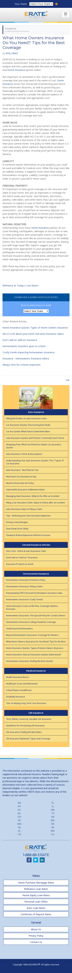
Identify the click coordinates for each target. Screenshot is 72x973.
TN (19, 834)
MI (52, 823)
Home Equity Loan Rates (36, 895)
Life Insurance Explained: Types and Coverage (28, 738)
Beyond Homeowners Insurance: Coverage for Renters (32, 635)
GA (19, 802)
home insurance (16, 69)
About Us (36, 929)
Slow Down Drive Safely (17, 528)
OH (19, 816)
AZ (19, 809)
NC (19, 813)
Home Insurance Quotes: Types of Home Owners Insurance (35, 327)
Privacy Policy (36, 935)
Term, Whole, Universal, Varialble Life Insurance (28, 719)
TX (52, 813)
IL (53, 806)
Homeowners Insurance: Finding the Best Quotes (29, 661)
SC (19, 830)
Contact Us (36, 942)
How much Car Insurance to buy (21, 476)
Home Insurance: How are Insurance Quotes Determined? (33, 654)
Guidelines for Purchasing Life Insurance (25, 725)
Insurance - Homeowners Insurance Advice (26, 358)
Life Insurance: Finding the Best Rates (24, 732)
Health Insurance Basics (17, 677)
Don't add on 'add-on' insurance (20, 340)
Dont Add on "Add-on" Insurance (22, 557)
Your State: (21, 4)
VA (52, 827)
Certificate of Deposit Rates (36, 914)
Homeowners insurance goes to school (24, 346)
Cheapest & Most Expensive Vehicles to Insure (28, 535)
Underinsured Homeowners (19, 628)
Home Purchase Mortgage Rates (36, 882)
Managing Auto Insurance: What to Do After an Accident (32, 496)
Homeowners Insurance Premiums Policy (25, 580)
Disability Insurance (15, 696)
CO (52, 834)
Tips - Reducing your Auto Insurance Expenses (28, 515)
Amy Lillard (12, 53)
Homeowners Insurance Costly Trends (24, 599)
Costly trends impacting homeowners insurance (29, 352)
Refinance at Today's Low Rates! (20, 285)
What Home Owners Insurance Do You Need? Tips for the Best (36, 641)
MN (19, 823)
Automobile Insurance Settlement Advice (25, 489)
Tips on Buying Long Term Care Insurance (26, 703)
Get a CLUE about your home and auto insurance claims (33, 333)
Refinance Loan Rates (36, 888)
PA (19, 820)
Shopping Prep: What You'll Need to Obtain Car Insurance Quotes (33, 446)
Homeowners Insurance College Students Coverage (31, 622)
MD (53, 820)
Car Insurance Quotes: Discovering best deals (28, 425)
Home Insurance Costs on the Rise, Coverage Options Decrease (32, 607)
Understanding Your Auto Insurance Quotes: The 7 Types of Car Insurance (35, 462)
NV (52, 816)
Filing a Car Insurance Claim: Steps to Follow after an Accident (35, 502)
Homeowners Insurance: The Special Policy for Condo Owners (35, 615)
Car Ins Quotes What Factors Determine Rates (28, 431)
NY (19, 806)
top (67, 379)
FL (52, 802)
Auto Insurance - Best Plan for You (22, 470)
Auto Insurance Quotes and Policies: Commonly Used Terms (35, 438)
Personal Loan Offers (36, 901)
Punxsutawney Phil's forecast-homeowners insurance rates (34, 593)
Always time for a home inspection (22, 364)
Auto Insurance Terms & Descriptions (24, 454)
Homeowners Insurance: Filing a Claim (24, 586)
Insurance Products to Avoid (19, 564)
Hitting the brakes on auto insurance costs (26, 418)
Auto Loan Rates (36, 908)
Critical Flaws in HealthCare (19, 690)
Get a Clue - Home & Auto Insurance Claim (26, 551)
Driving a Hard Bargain (17, 522)
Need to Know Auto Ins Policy (20, 483)
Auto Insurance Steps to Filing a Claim (24, 509)
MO (53, 830)
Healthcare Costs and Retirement (22, 683)
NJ (19, 827)
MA (53, 809)
